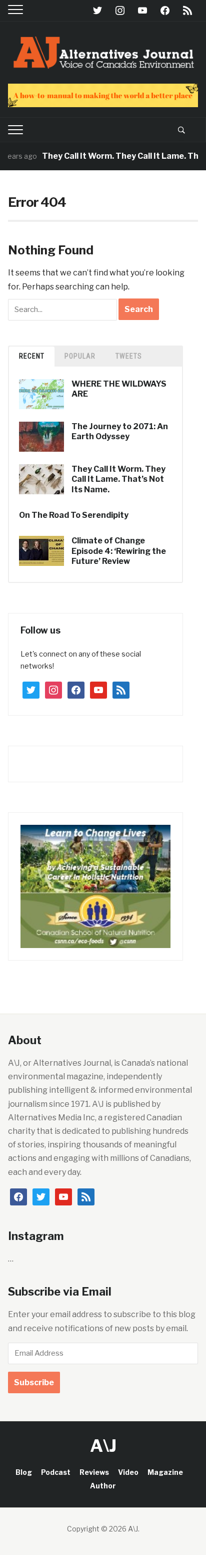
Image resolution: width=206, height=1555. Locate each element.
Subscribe (34, 1382)
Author (103, 1485)
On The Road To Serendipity (73, 515)
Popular (80, 356)
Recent (31, 356)
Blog (24, 1472)
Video (128, 1472)
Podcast (55, 1472)
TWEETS (129, 356)
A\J (103, 1445)
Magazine (165, 1472)
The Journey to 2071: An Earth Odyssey (120, 432)
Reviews (94, 1472)
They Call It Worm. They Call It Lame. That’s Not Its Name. (119, 479)
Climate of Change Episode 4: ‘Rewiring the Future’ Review (119, 551)
